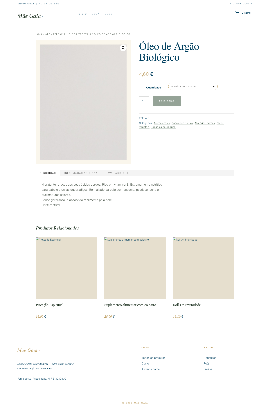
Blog (109, 14)
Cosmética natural (182, 123)
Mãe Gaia (30, 15)
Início (82, 14)
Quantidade (153, 87)
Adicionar (167, 101)
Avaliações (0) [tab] (119, 173)
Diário (145, 363)
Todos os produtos (153, 358)
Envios (208, 369)
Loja (96, 14)
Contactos (210, 358)
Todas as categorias (163, 126)
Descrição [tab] (48, 173)
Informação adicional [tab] (81, 173)
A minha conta (241, 3)
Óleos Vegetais (80, 34)
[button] (123, 48)
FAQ (206, 363)
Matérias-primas (205, 123)
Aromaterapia (55, 34)
